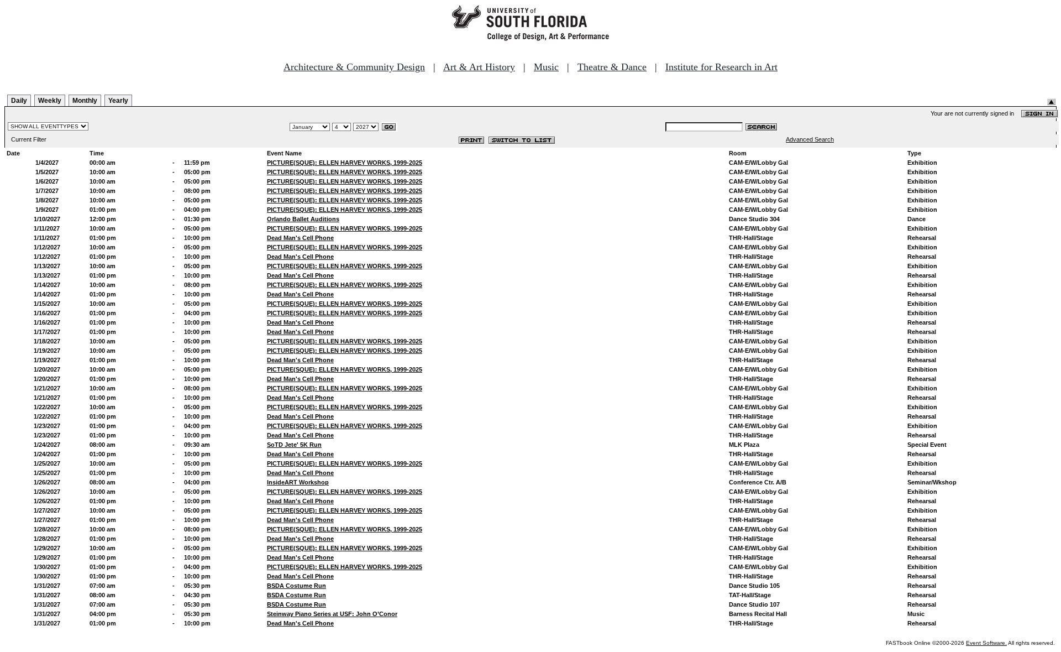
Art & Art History (479, 66)
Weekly (49, 101)
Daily (19, 101)
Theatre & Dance (612, 66)
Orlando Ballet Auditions (303, 219)
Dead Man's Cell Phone (300, 237)
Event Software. (986, 643)
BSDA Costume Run (296, 585)
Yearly (118, 101)
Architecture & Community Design (354, 66)
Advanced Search (810, 139)
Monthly (84, 101)
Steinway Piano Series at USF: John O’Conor (332, 614)
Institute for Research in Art (721, 66)
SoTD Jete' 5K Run (294, 444)
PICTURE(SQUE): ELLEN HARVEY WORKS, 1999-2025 (344, 162)
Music (546, 66)
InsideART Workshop (298, 482)
